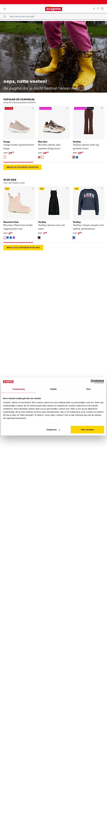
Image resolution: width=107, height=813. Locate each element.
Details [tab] (53, 389)
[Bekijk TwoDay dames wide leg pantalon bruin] (88, 121)
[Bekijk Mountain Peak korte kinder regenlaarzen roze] (19, 201)
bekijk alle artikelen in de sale (23, 247)
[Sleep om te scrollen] (18, 242)
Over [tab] (88, 389)
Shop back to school (55, 2)
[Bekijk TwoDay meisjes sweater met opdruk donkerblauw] (88, 201)
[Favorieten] (98, 8)
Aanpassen (51, 429)
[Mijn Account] (94, 8)
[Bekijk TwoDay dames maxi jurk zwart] (53, 201)
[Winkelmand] (102, 8)
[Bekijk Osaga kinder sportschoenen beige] (19, 121)
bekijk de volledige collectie (22, 167)
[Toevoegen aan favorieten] (33, 108)
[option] (4, 157)
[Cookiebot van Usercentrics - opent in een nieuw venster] (92, 381)
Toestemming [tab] (18, 389)
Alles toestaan (87, 429)
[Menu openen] (4, 8)
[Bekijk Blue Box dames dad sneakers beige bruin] (53, 121)
